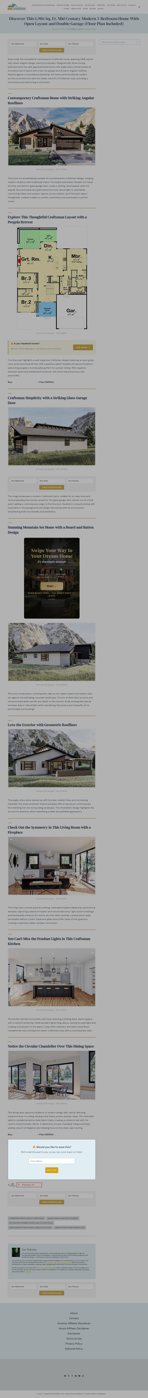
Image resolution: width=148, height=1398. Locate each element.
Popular (132, 5)
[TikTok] (83, 1376)
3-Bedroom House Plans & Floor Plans (26, 1218)
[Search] (137, 42)
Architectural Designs (25, 382)
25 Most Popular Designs (45, 1268)
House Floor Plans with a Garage (63, 1218)
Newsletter (76, 8)
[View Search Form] (139, 7)
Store (85, 8)
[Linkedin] (65, 1376)
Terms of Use (74, 1338)
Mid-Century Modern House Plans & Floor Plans (31, 1223)
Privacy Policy (74, 1343)
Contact (74, 1318)
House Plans (90, 5)
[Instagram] (68, 1376)
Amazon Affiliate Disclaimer (74, 1323)
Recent (101, 8)
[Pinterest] (75, 1376)
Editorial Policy (74, 1348)
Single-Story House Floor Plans (69, 1227)
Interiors (101, 5)
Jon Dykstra (60, 29)
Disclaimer (74, 1333)
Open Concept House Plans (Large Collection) (30, 1227)
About (74, 1313)
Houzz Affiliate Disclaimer (74, 1328)
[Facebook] (72, 1376)
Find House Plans (52, 50)
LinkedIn (28, 1272)
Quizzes (93, 8)
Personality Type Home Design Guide (58, 1262)
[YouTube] (79, 1376)
